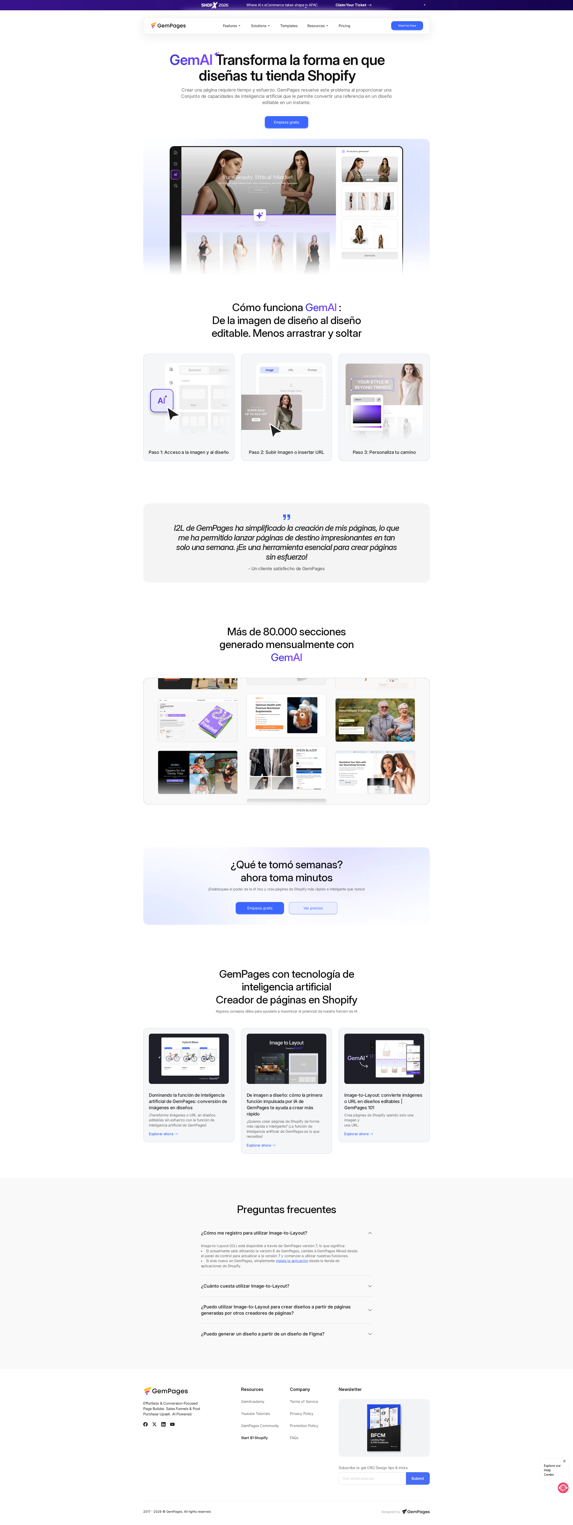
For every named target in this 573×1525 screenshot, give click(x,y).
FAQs (294, 1437)
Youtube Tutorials (255, 1413)
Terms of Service (304, 1401)
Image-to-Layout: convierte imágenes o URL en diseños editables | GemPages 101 (383, 1101)
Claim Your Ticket (351, 5)
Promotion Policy (304, 1425)
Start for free (407, 25)
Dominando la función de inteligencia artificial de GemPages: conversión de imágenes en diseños (188, 1101)
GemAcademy (253, 1401)
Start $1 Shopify (254, 1437)
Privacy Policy (301, 1413)
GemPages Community (260, 1425)
